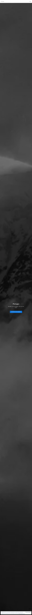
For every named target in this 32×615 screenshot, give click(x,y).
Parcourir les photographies (16, 311)
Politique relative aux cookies (22, 613)
